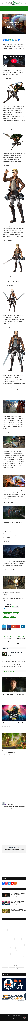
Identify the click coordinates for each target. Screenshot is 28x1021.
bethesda (14, 927)
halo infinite (16, 942)
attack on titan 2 (7, 613)
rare (12, 953)
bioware (20, 927)
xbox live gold (17, 965)
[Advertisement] (14, 864)
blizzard (5, 930)
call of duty (16, 930)
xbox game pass (17, 959)
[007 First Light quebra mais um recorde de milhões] (14, 684)
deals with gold (6, 936)
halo (11, 942)
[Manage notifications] (24, 1018)
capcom (4, 933)
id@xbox (5, 945)
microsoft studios (20, 945)
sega (4, 956)
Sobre (14, 1018)
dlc (17, 936)
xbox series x (20, 968)
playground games (7, 950)
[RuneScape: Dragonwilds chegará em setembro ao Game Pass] (14, 741)
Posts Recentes (7, 889)
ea (3, 939)
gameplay (5, 942)
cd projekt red (12, 933)
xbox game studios (7, 965)
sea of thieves (19, 953)
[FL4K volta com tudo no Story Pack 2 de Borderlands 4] (14, 713)
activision (14, 924)
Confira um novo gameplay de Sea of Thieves (6, 640)
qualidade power (18, 950)
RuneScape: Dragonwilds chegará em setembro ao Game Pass (12, 751)
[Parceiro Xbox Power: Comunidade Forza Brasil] (14, 1003)
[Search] (25, 3)
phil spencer (12, 948)
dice (13, 936)
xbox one (6, 616)
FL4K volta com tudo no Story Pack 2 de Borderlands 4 (12, 723)
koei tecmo (15, 613)
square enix (10, 956)
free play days (9, 939)
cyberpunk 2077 (21, 933)
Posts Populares (16, 889)
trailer (23, 956)
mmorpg (5, 948)
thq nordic (17, 956)
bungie (10, 930)
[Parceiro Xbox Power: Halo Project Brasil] (14, 990)
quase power (6, 953)
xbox (10, 959)
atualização (21, 924)
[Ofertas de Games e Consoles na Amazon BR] (14, 853)
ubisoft (4, 959)
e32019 (21, 936)
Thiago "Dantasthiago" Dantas (12, 30)
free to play (18, 939)
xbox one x (13, 616)
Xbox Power (18, 1015)
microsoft (11, 945)
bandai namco (6, 927)
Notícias (6, 18)
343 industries (6, 924)
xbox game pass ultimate (8, 962)
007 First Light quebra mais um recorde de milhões (13, 695)
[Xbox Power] (14, 3)
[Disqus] (14, 780)
